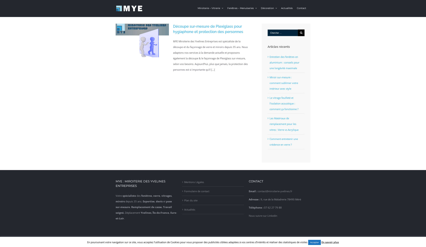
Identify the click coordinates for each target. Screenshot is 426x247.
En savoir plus (330, 242)
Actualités (189, 209)
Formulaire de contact (196, 191)
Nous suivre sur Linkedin (263, 215)
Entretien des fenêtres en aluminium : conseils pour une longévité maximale (284, 62)
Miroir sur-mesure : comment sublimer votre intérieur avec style (284, 83)
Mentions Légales (194, 182)
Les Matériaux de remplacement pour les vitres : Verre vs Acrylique (284, 124)
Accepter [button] (314, 242)
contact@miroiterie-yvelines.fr (275, 191)
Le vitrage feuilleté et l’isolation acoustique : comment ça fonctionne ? (284, 103)
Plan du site (191, 200)
